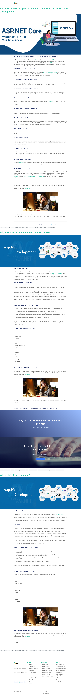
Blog (58, 2)
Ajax (1, 227)
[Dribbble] (22, 682)
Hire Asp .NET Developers (34, 227)
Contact (65, 2)
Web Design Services (51, 227)
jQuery (41, 227)
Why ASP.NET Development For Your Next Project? (26, 232)
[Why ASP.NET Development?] (40, 493)
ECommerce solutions (33, 470)
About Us (39, 2)
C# (9, 227)
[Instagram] (20, 682)
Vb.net (45, 227)
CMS (12, 227)
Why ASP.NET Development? (15, 475)
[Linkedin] (25, 682)
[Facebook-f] (15, 682)
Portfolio (54, 2)
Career (61, 2)
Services (43, 2)
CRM (27, 227)
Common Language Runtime (19, 227)
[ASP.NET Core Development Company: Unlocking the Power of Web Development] (40, 34)
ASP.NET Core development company (50, 72)
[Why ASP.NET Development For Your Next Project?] (40, 250)
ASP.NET (5, 227)
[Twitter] (17, 682)
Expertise (49, 2)
